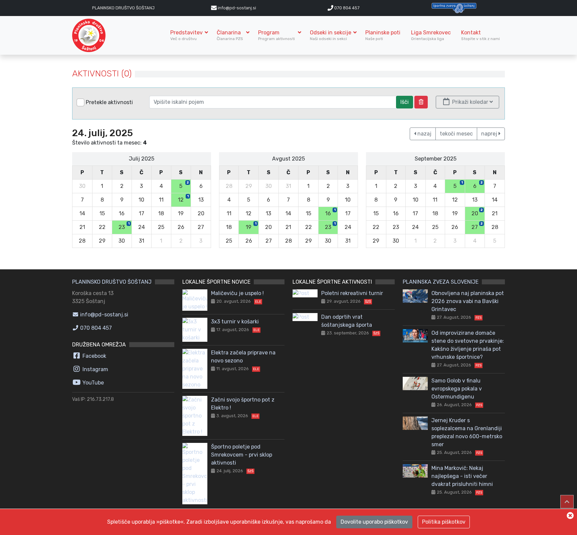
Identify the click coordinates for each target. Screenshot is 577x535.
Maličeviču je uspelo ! (237, 293)
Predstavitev (186, 35)
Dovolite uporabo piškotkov (374, 522)
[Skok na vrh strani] (567, 501)
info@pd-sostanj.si (103, 314)
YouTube (92, 382)
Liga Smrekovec (431, 35)
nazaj (423, 133)
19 (251, 226)
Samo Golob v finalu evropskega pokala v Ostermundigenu (456, 388)
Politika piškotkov (443, 522)
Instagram (94, 369)
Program (277, 35)
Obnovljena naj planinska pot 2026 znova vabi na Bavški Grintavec (467, 301)
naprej (490, 133)
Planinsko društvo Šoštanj (123, 7)
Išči (404, 102)
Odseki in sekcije (330, 35)
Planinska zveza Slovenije (440, 282)
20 (477, 212)
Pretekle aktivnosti (109, 102)
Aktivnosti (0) (102, 73)
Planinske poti (382, 35)
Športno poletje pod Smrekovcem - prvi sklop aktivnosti (241, 455)
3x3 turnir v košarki (235, 321)
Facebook (93, 356)
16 (330, 212)
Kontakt (480, 35)
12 (183, 198)
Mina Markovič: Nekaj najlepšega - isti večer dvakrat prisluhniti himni (462, 476)
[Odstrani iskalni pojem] (421, 102)
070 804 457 (346, 7)
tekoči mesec (456, 133)
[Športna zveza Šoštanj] (453, 7)
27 (477, 226)
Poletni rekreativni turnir (352, 293)
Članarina (230, 35)
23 (124, 226)
